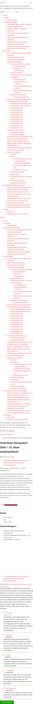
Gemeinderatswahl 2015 (21, 97)
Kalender (6, 17)
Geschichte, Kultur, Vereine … (16, 130)
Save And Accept (7, 702)
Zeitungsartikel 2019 (17, 112)
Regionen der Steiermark (18, 183)
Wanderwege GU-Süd (20, 170)
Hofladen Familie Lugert (14, 26)
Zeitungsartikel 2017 (17, 117)
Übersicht (13, 154)
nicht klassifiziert (11, 688)
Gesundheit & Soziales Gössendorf (14, 185)
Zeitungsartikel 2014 (17, 123)
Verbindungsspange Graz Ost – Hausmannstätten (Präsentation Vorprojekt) (23, 161)
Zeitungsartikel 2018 (17, 114)
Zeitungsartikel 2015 (17, 121)
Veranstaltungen (12, 20)
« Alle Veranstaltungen (6, 434)
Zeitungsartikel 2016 (17, 119)
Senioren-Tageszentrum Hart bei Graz (18, 207)
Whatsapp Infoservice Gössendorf (17, 214)
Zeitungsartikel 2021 (17, 108)
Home (5, 15)
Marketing (9, 635)
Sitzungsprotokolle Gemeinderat (20, 64)
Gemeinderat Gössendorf (15, 61)
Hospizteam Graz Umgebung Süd (17, 200)
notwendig (9, 612)
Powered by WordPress (18, 584)
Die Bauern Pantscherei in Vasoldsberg (19, 46)
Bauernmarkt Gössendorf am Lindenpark (19, 24)
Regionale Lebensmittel (11, 22)
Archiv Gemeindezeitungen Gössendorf (19, 99)
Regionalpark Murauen (17, 172)
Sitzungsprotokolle (19, 66)
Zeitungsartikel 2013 (17, 125)
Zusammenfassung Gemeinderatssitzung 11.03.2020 (20, 81)
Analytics (8, 655)
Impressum (10, 211)
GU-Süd (13, 156)
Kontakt (6, 209)
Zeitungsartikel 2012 (17, 128)
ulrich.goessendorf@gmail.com (16, 427)
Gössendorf (7, 50)
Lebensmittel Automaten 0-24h (16, 48)
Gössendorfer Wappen (17, 134)
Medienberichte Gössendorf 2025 (21, 103)
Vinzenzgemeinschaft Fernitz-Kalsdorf (18, 205)
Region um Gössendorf (14, 152)
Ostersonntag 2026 (10, 465)
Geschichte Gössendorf (18, 132)
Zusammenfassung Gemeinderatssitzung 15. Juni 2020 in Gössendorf (21, 75)
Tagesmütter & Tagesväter (15, 203)
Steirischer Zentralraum (18, 180)
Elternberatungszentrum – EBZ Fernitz (18, 198)
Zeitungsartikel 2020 (17, 110)
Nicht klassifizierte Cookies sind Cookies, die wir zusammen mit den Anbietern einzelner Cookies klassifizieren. (18, 695)
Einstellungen (10, 670)
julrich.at (2, 2)
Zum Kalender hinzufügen (10, 505)
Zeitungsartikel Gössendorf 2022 (21, 106)
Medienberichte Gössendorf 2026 (17, 101)
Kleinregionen (15, 174)
